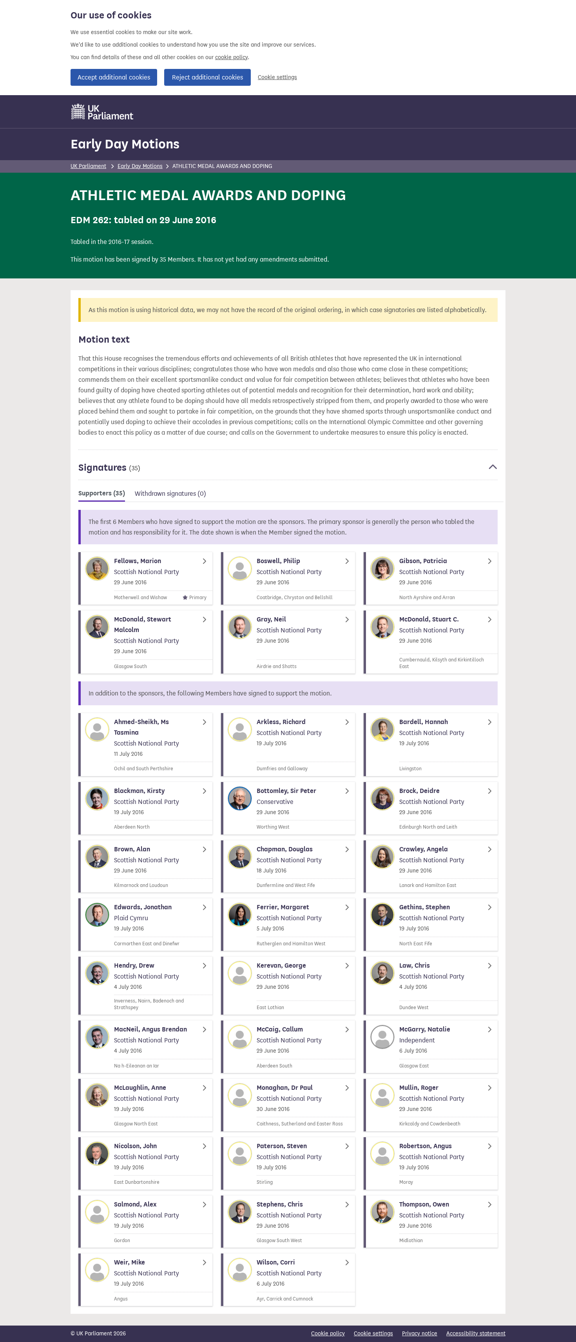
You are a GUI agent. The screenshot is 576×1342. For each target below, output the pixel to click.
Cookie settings (277, 77)
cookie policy (231, 57)
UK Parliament (88, 166)
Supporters (101, 493)
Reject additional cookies (207, 77)
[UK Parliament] (102, 111)
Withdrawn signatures (170, 493)
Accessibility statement (475, 1333)
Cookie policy (328, 1333)
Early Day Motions (125, 144)
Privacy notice (419, 1333)
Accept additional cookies (114, 77)
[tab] (101, 495)
